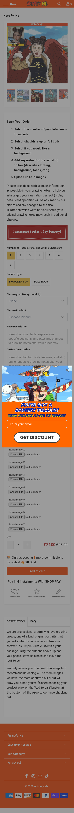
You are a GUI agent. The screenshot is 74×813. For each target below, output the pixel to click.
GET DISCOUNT (37, 437)
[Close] (67, 370)
